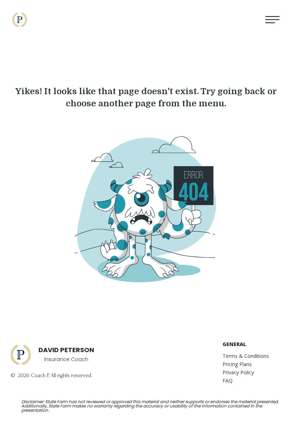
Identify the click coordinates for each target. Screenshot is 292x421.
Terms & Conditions (246, 356)
